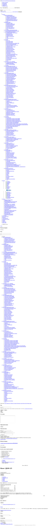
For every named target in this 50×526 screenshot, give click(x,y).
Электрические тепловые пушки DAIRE (13, 119)
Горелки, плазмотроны (8, 302)
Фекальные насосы (9, 47)
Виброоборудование (9, 34)
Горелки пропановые (9, 91)
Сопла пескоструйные (10, 141)
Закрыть (2, 410)
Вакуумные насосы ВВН (10, 49)
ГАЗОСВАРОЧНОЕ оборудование (10, 85)
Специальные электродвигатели (11, 20)
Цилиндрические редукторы (11, 70)
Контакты (4, 217)
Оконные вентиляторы (10, 154)
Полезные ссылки (20, 403)
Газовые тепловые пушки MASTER (10, 344)
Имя (1, 407)
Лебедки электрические (10, 102)
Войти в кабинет (5, 2)
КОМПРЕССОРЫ (7, 22)
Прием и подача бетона (10, 36)
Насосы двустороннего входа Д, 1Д (8, 458)
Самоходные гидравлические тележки (12, 111)
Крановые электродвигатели (11, 18)
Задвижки (6, 393)
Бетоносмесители (9, 33)
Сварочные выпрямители (10, 79)
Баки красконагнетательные (11, 162)
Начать (6, 410)
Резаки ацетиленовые (9, 95)
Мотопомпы (6, 274)
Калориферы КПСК (9, 128)
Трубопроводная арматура (8, 168)
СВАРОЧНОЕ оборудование (9, 295)
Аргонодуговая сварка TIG (10, 76)
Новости (12, 403)
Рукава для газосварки (10, 97)
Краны (7, 174)
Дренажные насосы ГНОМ (10, 46)
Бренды (3, 180)
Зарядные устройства (9, 134)
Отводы (7, 175)
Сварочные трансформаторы (11, 78)
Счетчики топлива (9, 148)
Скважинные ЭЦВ (7, 267)
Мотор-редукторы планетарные (11, 67)
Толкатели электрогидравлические (12, 106)
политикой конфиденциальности (28, 408)
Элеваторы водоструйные (8, 400)
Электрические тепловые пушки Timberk (13, 118)
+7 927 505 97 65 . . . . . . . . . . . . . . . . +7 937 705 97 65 (9, 11)
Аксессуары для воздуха (10, 27)
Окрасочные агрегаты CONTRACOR (12, 165)
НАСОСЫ (6, 39)
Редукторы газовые (7, 316)
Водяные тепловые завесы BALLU (12, 126)
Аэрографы (8, 161)
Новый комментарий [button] (4, 496)
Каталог (3, 14)
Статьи (5, 403)
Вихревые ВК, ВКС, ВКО (10, 55)
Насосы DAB (6, 281)
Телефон (1, 431)
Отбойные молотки (9, 35)
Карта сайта (4, 222)
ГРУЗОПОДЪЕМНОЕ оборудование (10, 99)
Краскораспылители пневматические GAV (11, 386)
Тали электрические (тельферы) (11, 105)
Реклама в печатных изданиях (6, 451)
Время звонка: (2, 432)
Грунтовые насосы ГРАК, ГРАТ (11, 58)
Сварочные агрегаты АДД (10, 83)
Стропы (7, 103)
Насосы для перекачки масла (11, 146)
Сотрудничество (5, 218)
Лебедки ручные (7, 323)
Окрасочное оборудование (8, 159)
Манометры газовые (9, 92)
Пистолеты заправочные (10, 147)
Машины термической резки (11, 93)
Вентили (7, 170)
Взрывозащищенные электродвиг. (12, 19)
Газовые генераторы (9, 132)
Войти (5, 523)
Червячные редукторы (10, 71)
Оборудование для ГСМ (8, 212)
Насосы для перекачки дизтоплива (12, 145)
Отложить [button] (2, 475)
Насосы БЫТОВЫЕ (9, 41)
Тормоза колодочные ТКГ (10, 107)
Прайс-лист (4, 221)
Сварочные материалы (10, 82)
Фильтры (7, 177)
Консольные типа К (9, 42)
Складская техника (9, 109)
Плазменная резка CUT (10, 77)
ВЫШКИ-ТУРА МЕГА (10, 63)
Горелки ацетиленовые (10, 89)
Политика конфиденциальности (5, 510)
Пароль (1, 521)
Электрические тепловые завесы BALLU (13, 125)
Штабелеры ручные (9, 112)
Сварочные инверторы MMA (11, 74)
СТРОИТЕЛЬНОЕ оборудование (11, 32)
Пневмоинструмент (9, 26)
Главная (3, 460)
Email (1, 520)
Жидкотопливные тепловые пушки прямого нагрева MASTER (16, 123)
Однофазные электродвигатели (9, 239)
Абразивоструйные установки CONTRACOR (13, 138)
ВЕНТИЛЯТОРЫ (7, 372)
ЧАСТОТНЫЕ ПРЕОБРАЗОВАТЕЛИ (10, 30)
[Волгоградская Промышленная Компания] (7, 0)
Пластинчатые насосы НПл (10, 53)
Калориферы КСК (9, 127)
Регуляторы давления (9, 176)
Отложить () (4, 4)
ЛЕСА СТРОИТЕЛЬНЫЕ (10, 64)
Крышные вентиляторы (10, 153)
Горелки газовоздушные (10, 90)
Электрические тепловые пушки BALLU (13, 120)
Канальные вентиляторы (10, 152)
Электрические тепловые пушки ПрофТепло (13, 121)
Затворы (7, 172)
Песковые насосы (9, 57)
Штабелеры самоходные (10, 114)
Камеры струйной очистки (10, 140)
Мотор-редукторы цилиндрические (12, 68)
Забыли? (1, 523)
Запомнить (3, 522)
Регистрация (4, 3)
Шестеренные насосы (9, 48)
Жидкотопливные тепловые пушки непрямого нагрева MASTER (17, 124)
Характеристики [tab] (5, 477)
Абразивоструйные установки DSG (12, 139)
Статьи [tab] (3, 480)
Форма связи (29, 403)
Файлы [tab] (3, 479)
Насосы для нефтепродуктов (11, 56)
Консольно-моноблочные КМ (11, 44)
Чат (1, 411)
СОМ (7, 37)
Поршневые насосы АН (10, 51)
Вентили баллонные (9, 88)
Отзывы (15, 403)
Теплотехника (6, 116)
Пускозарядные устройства (10, 135)
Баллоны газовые (7, 309)
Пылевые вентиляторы (10, 156)
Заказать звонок (6, 436)
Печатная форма (5, 481)
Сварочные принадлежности (11, 81)
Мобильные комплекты (10, 144)
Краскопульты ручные (10, 163)
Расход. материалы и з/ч (10, 28)
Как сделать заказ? (5, 216)
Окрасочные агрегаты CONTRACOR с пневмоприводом (15, 166)
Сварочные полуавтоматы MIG (11, 75)
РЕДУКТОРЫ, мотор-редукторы (9, 205)
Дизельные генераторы (10, 133)
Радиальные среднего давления (9, 379)
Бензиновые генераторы (10, 131)
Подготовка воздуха (9, 25)
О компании (4, 215)
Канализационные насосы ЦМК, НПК (12, 43)
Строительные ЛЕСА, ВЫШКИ (9, 61)
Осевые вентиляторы (9, 155)
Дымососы (8, 151)
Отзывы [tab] (3, 478)
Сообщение (2, 434)
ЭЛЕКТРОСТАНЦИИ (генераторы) (12, 130)
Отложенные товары (5, 219)
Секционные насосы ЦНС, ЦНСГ (12, 54)
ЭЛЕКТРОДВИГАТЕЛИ (8, 15)
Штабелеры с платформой (10, 113)
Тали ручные (8, 104)
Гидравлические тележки (10, 110)
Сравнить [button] (2, 474)
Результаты (6, 456)
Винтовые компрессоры (8, 246)
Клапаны (7, 173)
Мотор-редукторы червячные (11, 69)
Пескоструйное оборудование (11, 137)
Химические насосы (9, 50)
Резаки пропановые (9, 96)
